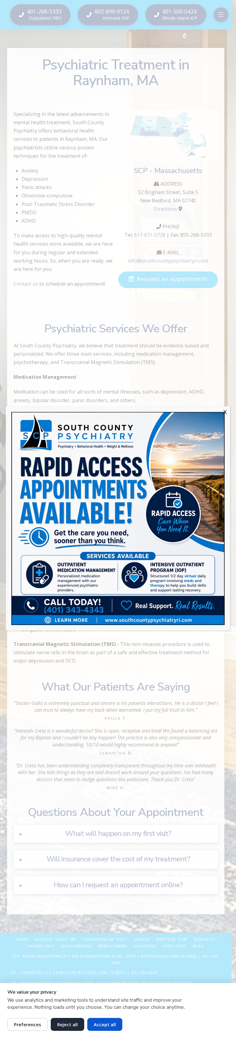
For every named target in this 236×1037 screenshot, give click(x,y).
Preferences (27, 1024)
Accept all (105, 1024)
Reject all (67, 1024)
